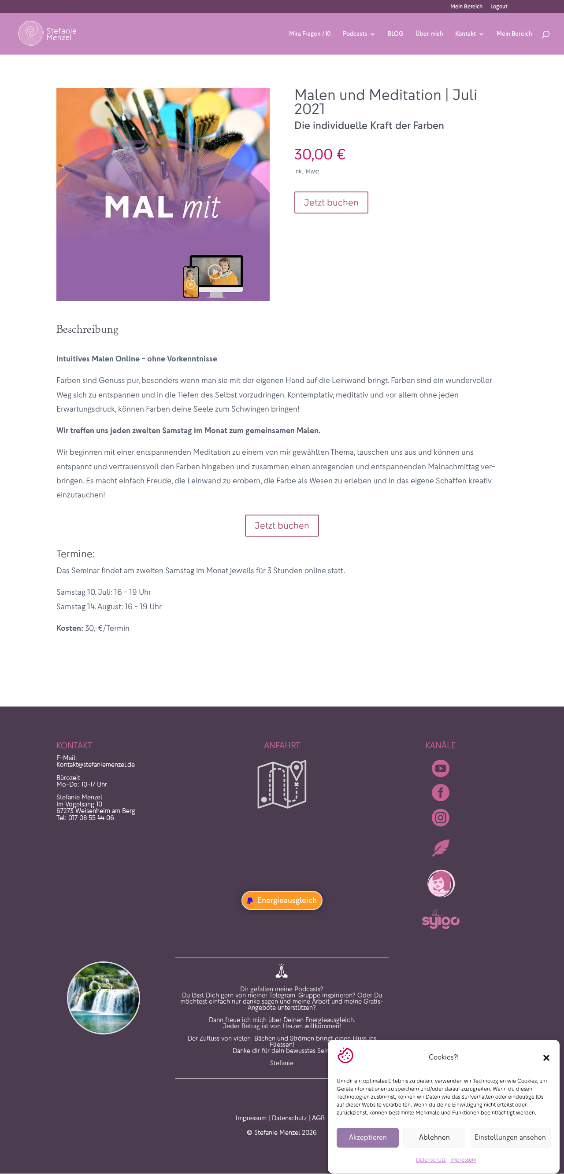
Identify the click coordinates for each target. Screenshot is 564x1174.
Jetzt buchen (331, 202)
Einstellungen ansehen (510, 1138)
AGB (318, 1118)
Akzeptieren (368, 1138)
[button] (546, 1057)
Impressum (463, 1160)
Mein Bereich (466, 7)
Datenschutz (431, 1160)
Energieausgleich (287, 900)
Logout (499, 7)
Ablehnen (434, 1138)
